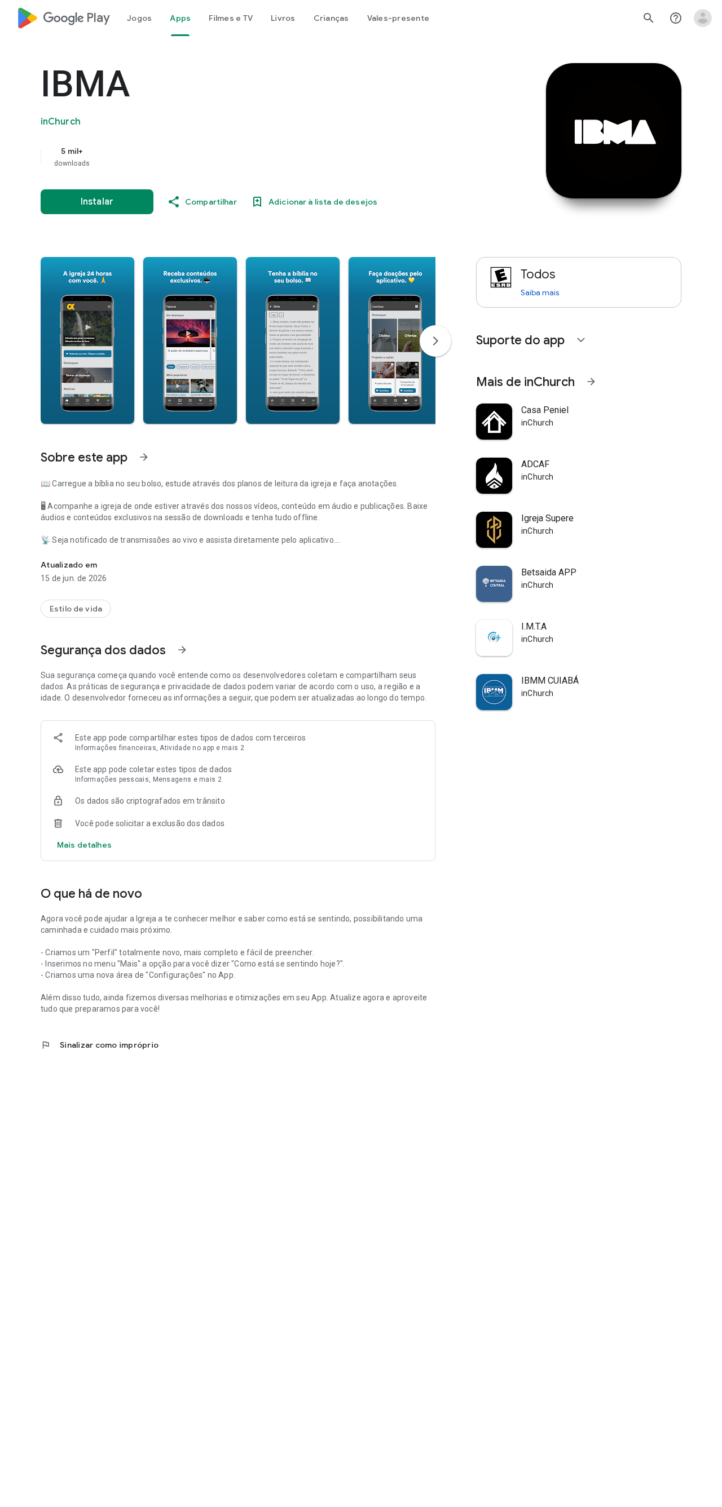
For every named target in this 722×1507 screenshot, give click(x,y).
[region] (266, 156)
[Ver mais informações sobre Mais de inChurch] (591, 381)
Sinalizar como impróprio (100, 1045)
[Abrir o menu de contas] (702, 18)
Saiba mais (540, 292)
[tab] (139, 18)
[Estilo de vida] (76, 608)
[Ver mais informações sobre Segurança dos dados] (182, 649)
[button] (87, 340)
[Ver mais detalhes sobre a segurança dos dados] (84, 844)
